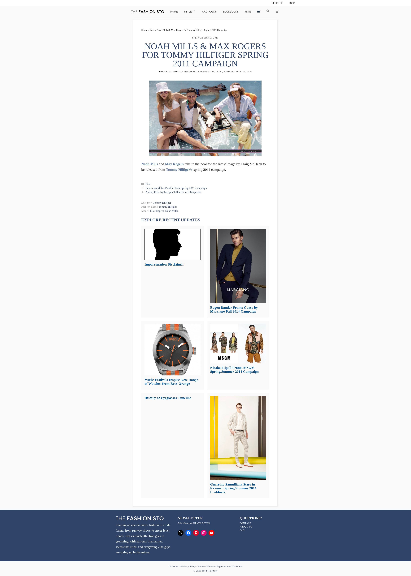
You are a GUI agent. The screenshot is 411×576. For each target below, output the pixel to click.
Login (292, 3)
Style (188, 11)
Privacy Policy (188, 566)
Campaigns (209, 11)
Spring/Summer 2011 (205, 38)
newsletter (201, 523)
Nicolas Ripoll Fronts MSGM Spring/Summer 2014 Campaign (234, 370)
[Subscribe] (258, 11)
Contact (245, 523)
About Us (246, 527)
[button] (268, 11)
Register (277, 3)
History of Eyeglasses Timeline (167, 398)
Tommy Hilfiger (162, 202)
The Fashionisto (170, 72)
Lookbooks (231, 11)
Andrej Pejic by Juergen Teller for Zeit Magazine (173, 192)
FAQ (242, 530)
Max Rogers (174, 164)
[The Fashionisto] (147, 11)
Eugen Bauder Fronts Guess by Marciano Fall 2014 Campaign (234, 309)
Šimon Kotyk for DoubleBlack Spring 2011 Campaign (176, 188)
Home (174, 11)
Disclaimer (174, 566)
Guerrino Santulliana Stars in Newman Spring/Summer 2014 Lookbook (233, 488)
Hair (248, 11)
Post (152, 30)
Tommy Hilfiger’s (179, 170)
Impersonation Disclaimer (164, 264)
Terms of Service (206, 566)
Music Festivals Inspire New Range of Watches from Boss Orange (171, 382)
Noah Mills (149, 164)
